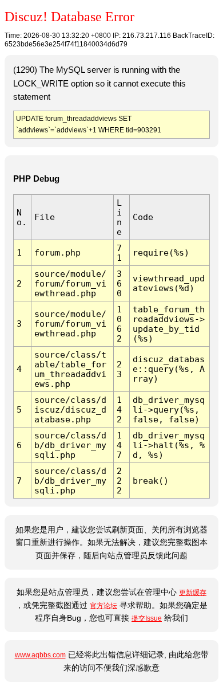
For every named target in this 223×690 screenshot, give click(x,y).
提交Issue (147, 618)
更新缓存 (192, 593)
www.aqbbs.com (40, 655)
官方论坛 (103, 606)
